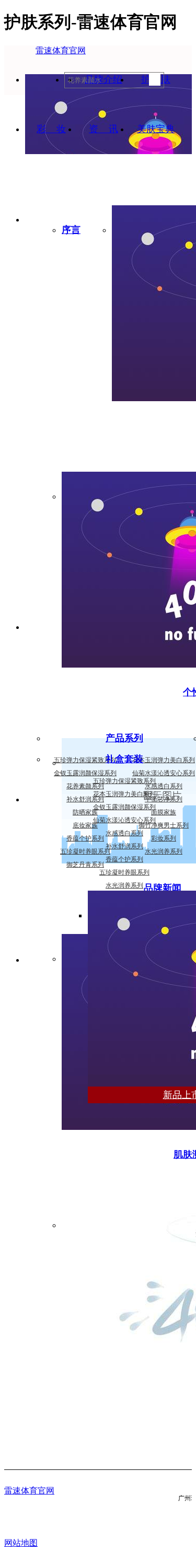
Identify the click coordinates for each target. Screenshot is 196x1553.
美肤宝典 (156, 129)
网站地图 (21, 1542)
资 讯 (103, 129)
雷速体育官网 (61, 50)
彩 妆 (51, 129)
